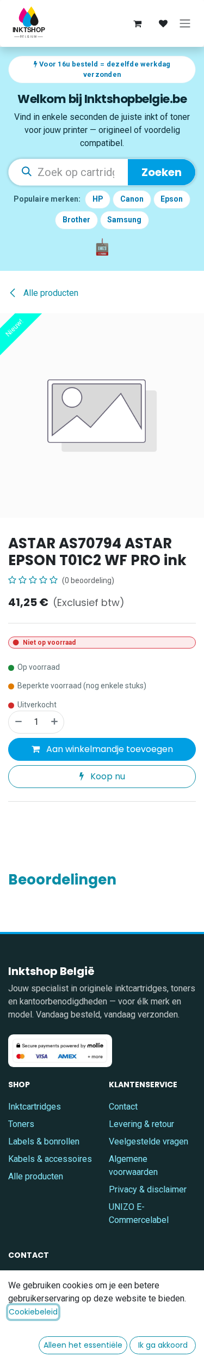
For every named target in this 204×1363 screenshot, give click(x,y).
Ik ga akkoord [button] (163, 1345)
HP (97, 199)
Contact (123, 1106)
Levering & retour (141, 1124)
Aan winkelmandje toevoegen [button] (108, 749)
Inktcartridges (34, 1106)
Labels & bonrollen (43, 1141)
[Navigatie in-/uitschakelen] (185, 24)
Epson (171, 199)
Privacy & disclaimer (148, 1189)
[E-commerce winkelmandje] (137, 23)
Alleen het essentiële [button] (83, 1345)
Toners (21, 1124)
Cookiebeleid (33, 1311)
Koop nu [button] (106, 776)
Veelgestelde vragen (148, 1141)
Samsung (124, 219)
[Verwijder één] (18, 722)
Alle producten (35, 1176)
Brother (76, 219)
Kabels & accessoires (50, 1159)
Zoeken (161, 172)
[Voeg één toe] (55, 722)
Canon (132, 199)
